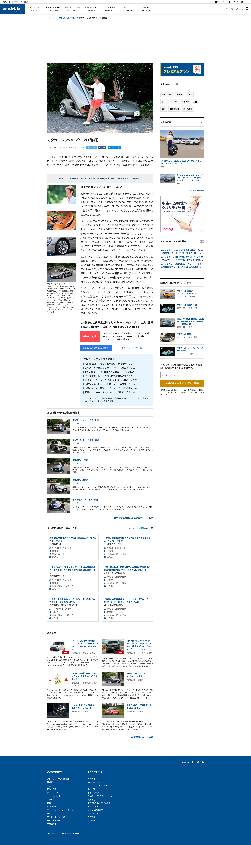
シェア (103, 147)
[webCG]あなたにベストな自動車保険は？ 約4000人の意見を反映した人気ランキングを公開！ (182, 251)
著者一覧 (91, 789)
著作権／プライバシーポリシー (101, 796)
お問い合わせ (93, 813)
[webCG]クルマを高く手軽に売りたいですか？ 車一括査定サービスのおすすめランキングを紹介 (181, 258)
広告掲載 (91, 817)
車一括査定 (187, 109)
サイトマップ (93, 792)
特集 (49, 803)
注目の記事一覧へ (196, 190)
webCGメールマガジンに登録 (182, 383)
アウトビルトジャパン (56, 817)
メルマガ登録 (93, 806)
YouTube (221, 2)
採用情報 (91, 820)
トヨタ (164, 101)
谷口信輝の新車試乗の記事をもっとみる (133, 518)
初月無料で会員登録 (96, 348)
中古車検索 (52, 824)
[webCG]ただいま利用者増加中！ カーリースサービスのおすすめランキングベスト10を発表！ (181, 265)
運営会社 (91, 778)
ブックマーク (115, 147)
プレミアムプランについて (99, 785)
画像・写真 (52, 789)
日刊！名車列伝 (53, 820)
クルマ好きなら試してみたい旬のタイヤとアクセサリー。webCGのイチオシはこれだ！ (180, 162)
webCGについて (94, 782)
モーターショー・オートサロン (60, 810)
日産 (163, 109)
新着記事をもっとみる (142, 737)
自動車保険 (174, 109)
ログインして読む (132, 348)
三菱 (195, 101)
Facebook (234, 2)
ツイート (92, 147)
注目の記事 (52, 806)
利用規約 (91, 799)
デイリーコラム (53, 792)
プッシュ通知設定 (95, 810)
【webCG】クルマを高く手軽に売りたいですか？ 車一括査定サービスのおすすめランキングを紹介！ (100, 178)
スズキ (174, 101)
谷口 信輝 (80, 147)
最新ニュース (167, 94)
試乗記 (179, 94)
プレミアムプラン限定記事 (58, 778)
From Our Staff (53, 796)
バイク (50, 813)
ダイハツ (185, 101)
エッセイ (51, 799)
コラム (189, 94)
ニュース (50, 785)
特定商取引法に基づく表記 (99, 803)
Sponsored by (134, 528)
